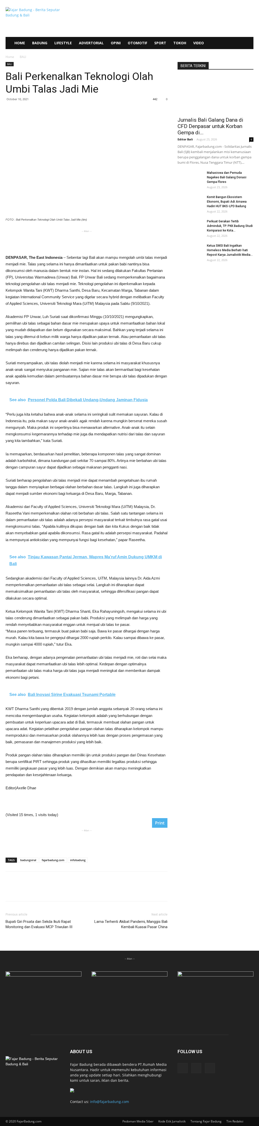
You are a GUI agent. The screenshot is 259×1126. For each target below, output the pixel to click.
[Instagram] (196, 1068)
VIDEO (198, 42)
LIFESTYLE (63, 42)
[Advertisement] (86, 241)
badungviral (28, 860)
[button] (247, 43)
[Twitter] (210, 1068)
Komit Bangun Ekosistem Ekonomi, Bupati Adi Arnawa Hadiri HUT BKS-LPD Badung (227, 201)
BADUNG (39, 42)
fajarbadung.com (53, 860)
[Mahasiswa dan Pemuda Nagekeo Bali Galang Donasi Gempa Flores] (190, 179)
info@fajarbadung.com (109, 1101)
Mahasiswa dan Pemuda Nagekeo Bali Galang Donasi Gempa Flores (226, 177)
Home (10, 57)
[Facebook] (183, 1068)
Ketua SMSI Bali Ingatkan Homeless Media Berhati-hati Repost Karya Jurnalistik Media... (230, 250)
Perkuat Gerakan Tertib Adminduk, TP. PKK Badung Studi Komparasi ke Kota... (230, 226)
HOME (19, 42)
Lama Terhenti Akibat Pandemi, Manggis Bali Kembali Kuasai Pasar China (130, 924)
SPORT (160, 42)
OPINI (116, 42)
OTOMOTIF (137, 42)
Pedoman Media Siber (138, 1121)
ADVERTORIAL (91, 42)
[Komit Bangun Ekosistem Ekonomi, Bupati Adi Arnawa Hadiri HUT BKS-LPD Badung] (190, 204)
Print (159, 823)
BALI (9, 64)
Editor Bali (185, 139)
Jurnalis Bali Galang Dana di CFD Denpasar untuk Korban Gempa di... (210, 126)
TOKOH (179, 42)
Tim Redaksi (234, 1121)
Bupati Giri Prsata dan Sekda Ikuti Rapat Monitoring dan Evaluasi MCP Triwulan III (39, 924)
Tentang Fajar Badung (206, 1121)
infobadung (77, 860)
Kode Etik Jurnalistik (172, 1121)
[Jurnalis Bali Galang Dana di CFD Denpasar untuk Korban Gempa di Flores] (215, 95)
